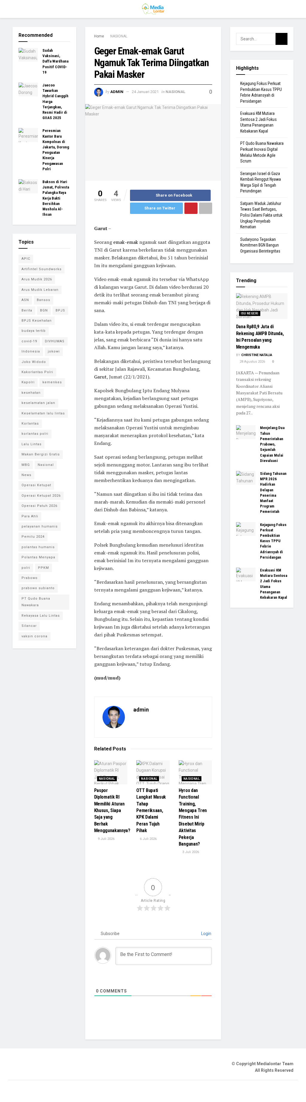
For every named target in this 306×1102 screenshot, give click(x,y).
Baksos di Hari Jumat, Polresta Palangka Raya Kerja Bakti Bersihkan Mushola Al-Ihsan (55, 198)
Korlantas (30, 423)
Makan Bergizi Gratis (41, 454)
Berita (27, 310)
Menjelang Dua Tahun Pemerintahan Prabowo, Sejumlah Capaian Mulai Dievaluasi (272, 444)
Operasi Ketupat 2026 (41, 496)
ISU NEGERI (249, 313)
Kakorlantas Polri (37, 372)
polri (26, 568)
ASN (25, 300)
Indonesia (31, 351)
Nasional (46, 465)
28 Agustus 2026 (252, 362)
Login (205, 933)
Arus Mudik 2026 (37, 279)
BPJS (60, 310)
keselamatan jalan (38, 403)
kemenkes (52, 382)
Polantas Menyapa (38, 557)
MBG (26, 465)
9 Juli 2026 (105, 839)
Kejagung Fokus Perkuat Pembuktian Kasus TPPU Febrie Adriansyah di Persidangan (273, 541)
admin (116, 91)
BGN (44, 310)
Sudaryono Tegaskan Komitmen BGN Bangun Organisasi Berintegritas (260, 245)
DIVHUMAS (55, 341)
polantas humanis (38, 547)
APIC (26, 259)
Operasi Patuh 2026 (39, 506)
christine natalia (256, 355)
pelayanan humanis (40, 526)
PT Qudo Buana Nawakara (36, 602)
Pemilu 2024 (33, 537)
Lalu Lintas (32, 444)
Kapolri (28, 382)
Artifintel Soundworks (42, 269)
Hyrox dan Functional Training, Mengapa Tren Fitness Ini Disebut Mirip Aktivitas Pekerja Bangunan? (193, 817)
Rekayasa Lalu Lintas (41, 616)
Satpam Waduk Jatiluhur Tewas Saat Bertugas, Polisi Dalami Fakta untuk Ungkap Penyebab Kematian (261, 215)
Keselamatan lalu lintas (43, 413)
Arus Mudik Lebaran (40, 290)
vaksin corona (35, 636)
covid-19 (29, 341)
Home (99, 36)
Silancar (29, 626)
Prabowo (30, 578)
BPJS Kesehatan (37, 321)
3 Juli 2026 (190, 852)
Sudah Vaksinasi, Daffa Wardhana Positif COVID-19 (55, 61)
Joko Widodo (34, 362)
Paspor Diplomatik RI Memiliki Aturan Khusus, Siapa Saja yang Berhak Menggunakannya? (112, 810)
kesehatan (31, 393)
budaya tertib (34, 331)
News (26, 475)
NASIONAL (118, 36)
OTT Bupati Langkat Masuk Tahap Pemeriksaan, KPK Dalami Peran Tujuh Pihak (151, 810)
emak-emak (125, 242)
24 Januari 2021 (145, 91)
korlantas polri (35, 434)
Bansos (43, 300)
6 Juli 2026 (148, 839)
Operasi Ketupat (36, 485)
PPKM (43, 568)
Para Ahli (30, 516)
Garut (100, 376)
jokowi (54, 351)
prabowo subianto (38, 588)
